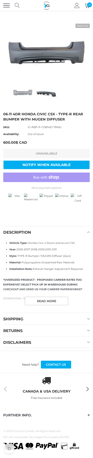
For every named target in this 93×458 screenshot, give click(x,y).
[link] (23, 92)
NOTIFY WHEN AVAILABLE (46, 165)
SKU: (6, 127)
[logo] (46, 5)
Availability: (11, 134)
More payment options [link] (46, 187)
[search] (17, 5)
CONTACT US (56, 365)
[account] (77, 5)
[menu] (6, 5)
